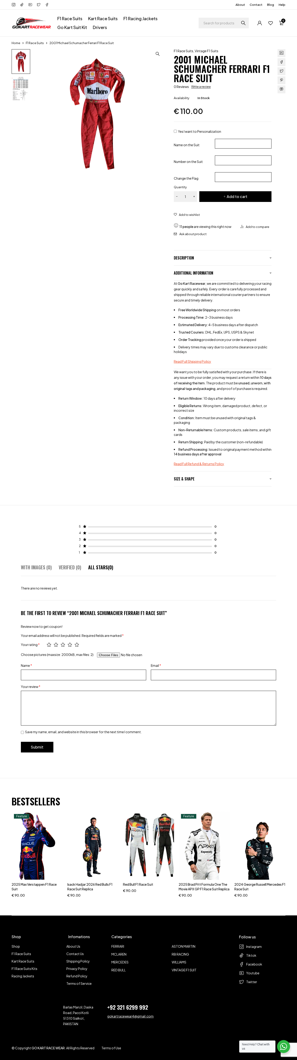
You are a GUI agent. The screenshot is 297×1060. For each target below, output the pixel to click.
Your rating (30, 644)
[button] (157, 53)
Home (16, 43)
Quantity (180, 187)
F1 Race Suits (35, 43)
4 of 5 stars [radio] (70, 644)
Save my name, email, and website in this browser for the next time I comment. (83, 732)
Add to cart (237, 196)
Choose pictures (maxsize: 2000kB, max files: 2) (57, 654)
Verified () (70, 567)
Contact (256, 4)
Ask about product (193, 234)
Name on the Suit (187, 145)
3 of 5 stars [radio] (63, 644)
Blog (270, 4)
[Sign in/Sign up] (260, 22)
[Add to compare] (255, 226)
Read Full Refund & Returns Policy (199, 464)
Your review (30, 686)
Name (26, 665)
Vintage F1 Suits (206, 50)
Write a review (201, 86)
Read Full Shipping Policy (192, 361)
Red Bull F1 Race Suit (138, 884)
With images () (36, 567)
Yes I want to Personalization (199, 131)
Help (282, 4)
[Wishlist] (271, 22)
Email (156, 665)
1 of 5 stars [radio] (49, 644)
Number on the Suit (188, 161)
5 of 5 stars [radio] (76, 644)
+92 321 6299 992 (127, 1007)
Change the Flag (186, 178)
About (240, 4)
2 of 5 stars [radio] (56, 644)
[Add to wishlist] (187, 214)
